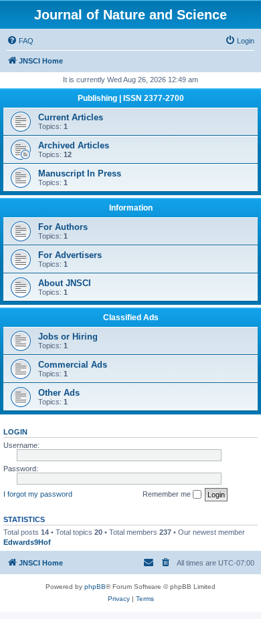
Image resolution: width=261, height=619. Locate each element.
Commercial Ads (72, 365)
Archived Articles (73, 145)
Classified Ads (131, 317)
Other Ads (59, 393)
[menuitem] (20, 41)
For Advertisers (70, 255)
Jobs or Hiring (68, 337)
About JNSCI (64, 283)
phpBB (95, 586)
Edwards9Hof (27, 542)
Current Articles (70, 117)
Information (131, 208)
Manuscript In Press (79, 173)
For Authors (63, 227)
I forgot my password (37, 494)
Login (15, 432)
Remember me (168, 494)
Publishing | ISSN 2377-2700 (131, 98)
